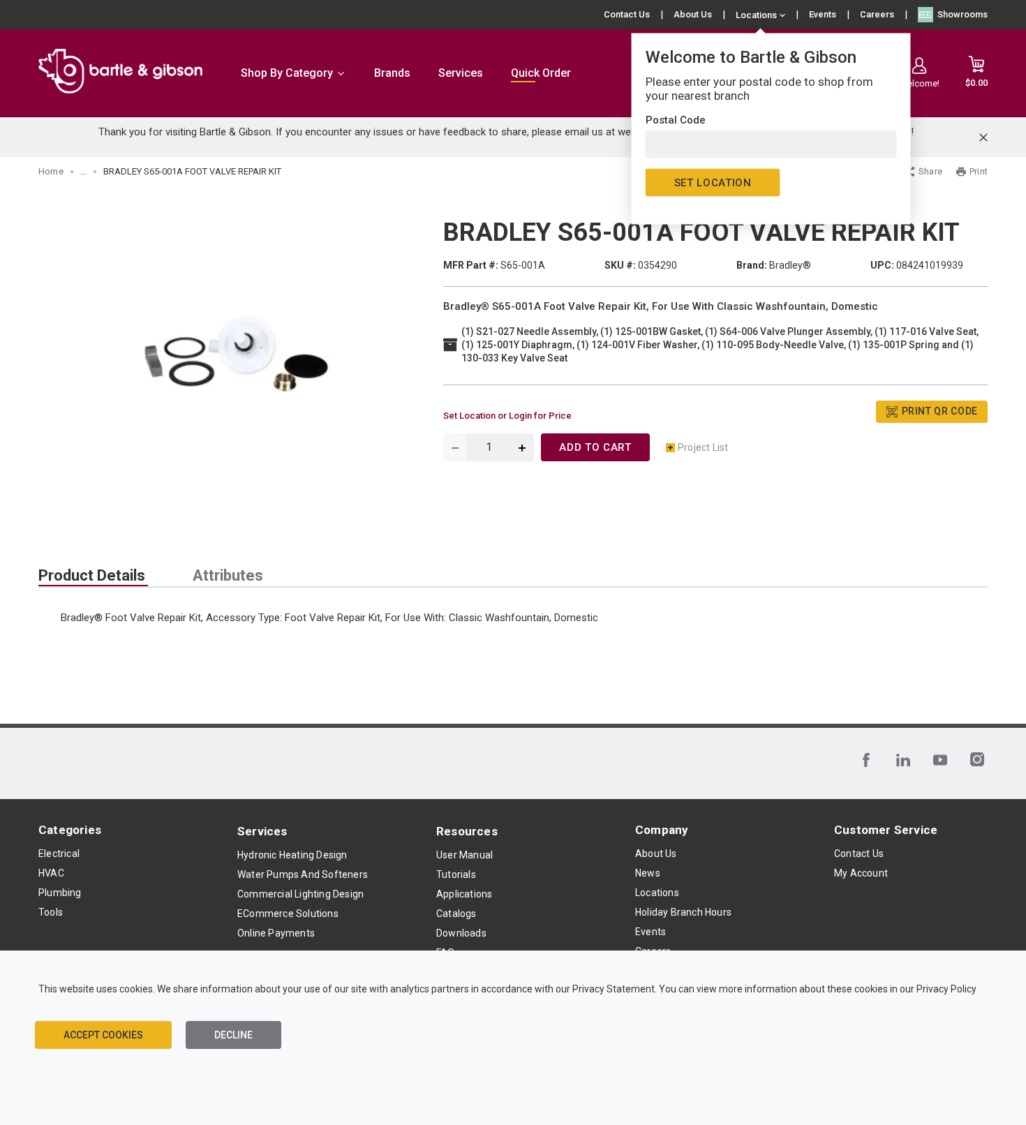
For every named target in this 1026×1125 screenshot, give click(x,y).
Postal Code (676, 120)
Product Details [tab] (91, 575)
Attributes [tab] (228, 575)
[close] (983, 137)
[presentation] (93, 575)
